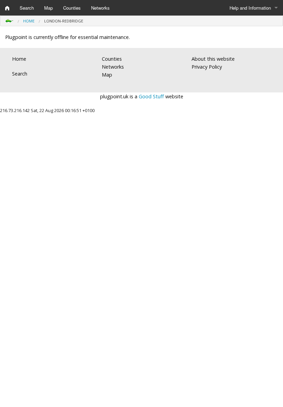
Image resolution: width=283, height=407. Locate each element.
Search (27, 7)
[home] (7, 8)
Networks (100, 7)
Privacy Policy (207, 66)
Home (29, 20)
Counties (72, 7)
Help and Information (250, 7)
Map (48, 7)
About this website (213, 59)
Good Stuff (151, 96)
